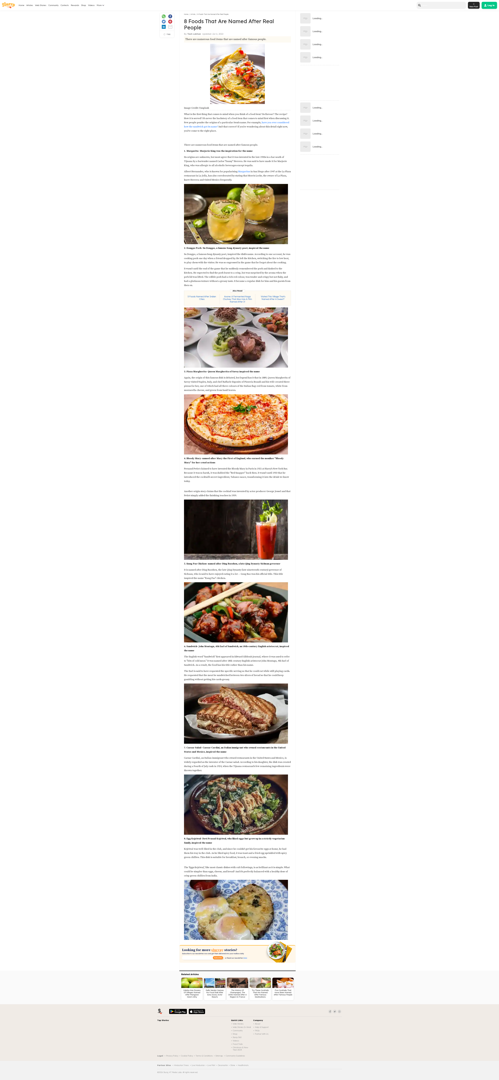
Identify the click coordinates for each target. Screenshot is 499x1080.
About (257, 1024)
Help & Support (262, 1027)
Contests (65, 5)
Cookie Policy (187, 1056)
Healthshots (243, 1065)
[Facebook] (330, 1011)
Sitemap (219, 1056)
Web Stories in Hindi (242, 1027)
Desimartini (223, 1065)
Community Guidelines (235, 1056)
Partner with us (261, 1034)
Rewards (75, 5)
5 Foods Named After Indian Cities (202, 297)
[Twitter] (335, 1011)
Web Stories (40, 5)
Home (21, 5)
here (245, 958)
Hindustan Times (181, 1065)
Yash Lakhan (194, 34)
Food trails (238, 1044)
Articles (29, 5)
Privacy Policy (172, 1056)
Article (193, 14)
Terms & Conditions (204, 1056)
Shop (83, 5)
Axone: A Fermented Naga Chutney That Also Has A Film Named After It (237, 299)
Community (53, 5)
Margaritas (244, 171)
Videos (91, 5)
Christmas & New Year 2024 (240, 1048)
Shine (232, 1065)
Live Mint (211, 1065)
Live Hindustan (198, 1065)
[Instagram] (339, 1011)
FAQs (257, 1030)
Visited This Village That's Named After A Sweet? (273, 297)
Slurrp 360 (237, 1037)
